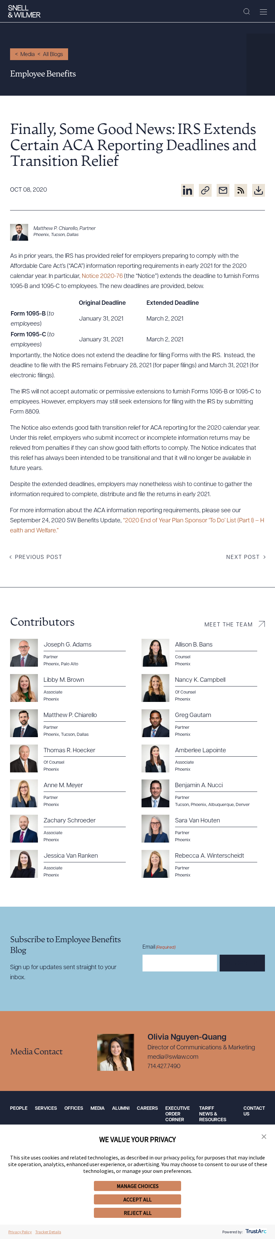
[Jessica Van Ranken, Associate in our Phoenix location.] (71, 864)
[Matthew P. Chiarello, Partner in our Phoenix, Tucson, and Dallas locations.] (137, 232)
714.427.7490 (164, 1067)
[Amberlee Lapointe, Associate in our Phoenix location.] (203, 759)
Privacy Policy (20, 1231)
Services (46, 1108)
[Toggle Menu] (263, 11)
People (19, 1108)
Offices (73, 1108)
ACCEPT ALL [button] (137, 1199)
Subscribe (242, 963)
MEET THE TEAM (229, 625)
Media (27, 54)
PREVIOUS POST (38, 557)
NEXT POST (243, 557)
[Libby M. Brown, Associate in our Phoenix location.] (71, 688)
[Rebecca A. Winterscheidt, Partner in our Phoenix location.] (203, 864)
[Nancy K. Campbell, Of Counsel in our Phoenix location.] (203, 688)
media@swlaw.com (173, 1057)
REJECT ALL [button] (138, 1212)
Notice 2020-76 (102, 277)
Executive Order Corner (177, 1114)
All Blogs (53, 54)
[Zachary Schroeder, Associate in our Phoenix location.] (71, 829)
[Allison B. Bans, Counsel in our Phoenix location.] (203, 653)
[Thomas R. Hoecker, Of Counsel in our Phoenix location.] (71, 759)
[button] (264, 1137)
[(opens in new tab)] (187, 190)
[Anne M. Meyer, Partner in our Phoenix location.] (71, 793)
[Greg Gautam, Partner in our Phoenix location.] (203, 723)
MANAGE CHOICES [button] (138, 1186)
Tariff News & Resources (212, 1114)
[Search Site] (246, 11)
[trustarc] (255, 1232)
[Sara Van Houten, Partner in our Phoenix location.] (203, 829)
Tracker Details (48, 1231)
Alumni (120, 1108)
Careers (147, 1108)
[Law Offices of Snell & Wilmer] (24, 11)
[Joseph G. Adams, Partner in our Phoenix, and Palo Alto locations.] (71, 653)
